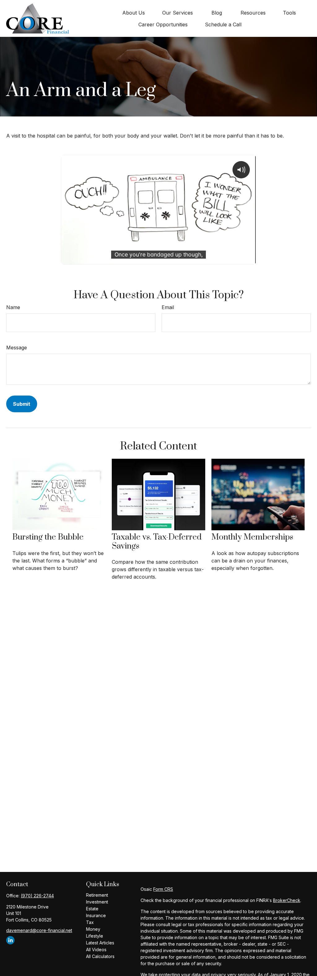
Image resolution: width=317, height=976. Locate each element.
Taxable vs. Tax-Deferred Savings (157, 541)
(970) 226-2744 (37, 895)
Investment (97, 901)
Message (16, 347)
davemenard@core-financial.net (39, 930)
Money (93, 929)
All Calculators (100, 956)
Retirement (97, 895)
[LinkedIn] (10, 940)
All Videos (96, 949)
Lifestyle (94, 936)
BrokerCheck (286, 900)
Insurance (96, 915)
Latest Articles (100, 942)
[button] (133, 13)
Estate (92, 908)
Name (13, 307)
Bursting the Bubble (48, 537)
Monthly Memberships (252, 537)
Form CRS (163, 889)
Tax (90, 922)
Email (168, 307)
